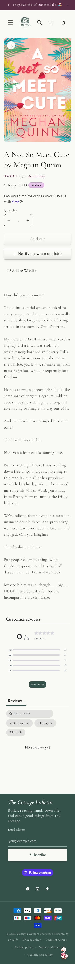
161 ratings (36, 176)
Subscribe (37, 854)
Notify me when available (40, 253)
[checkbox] (15, 732)
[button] (10, 22)
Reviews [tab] (16, 701)
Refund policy (24, 947)
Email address (16, 829)
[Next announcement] (66, 5)
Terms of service (56, 939)
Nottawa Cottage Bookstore (35, 933)
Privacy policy (32, 939)
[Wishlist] (51, 22)
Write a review (37, 684)
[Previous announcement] (8, 5)
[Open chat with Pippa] (64, 953)
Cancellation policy (40, 954)
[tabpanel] (37, 751)
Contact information (51, 947)
